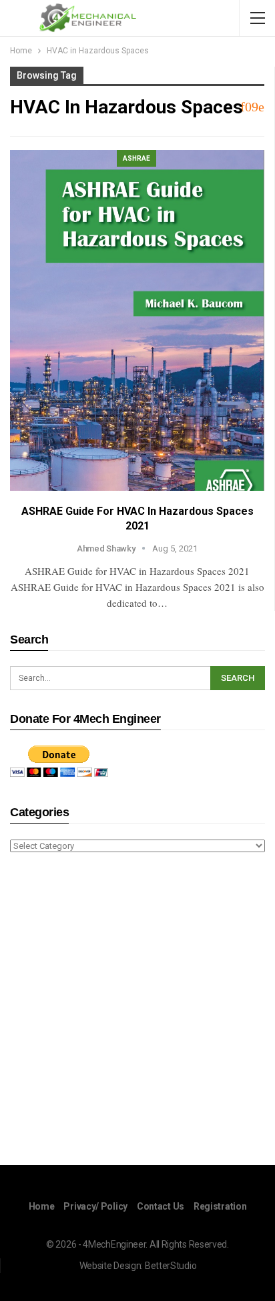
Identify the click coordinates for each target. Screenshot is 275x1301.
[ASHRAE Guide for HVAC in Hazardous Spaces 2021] (137, 320)
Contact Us (160, 1206)
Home (42, 1206)
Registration (220, 1206)
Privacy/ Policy (95, 1206)
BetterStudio (170, 1265)
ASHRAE (136, 158)
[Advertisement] (137, 1011)
